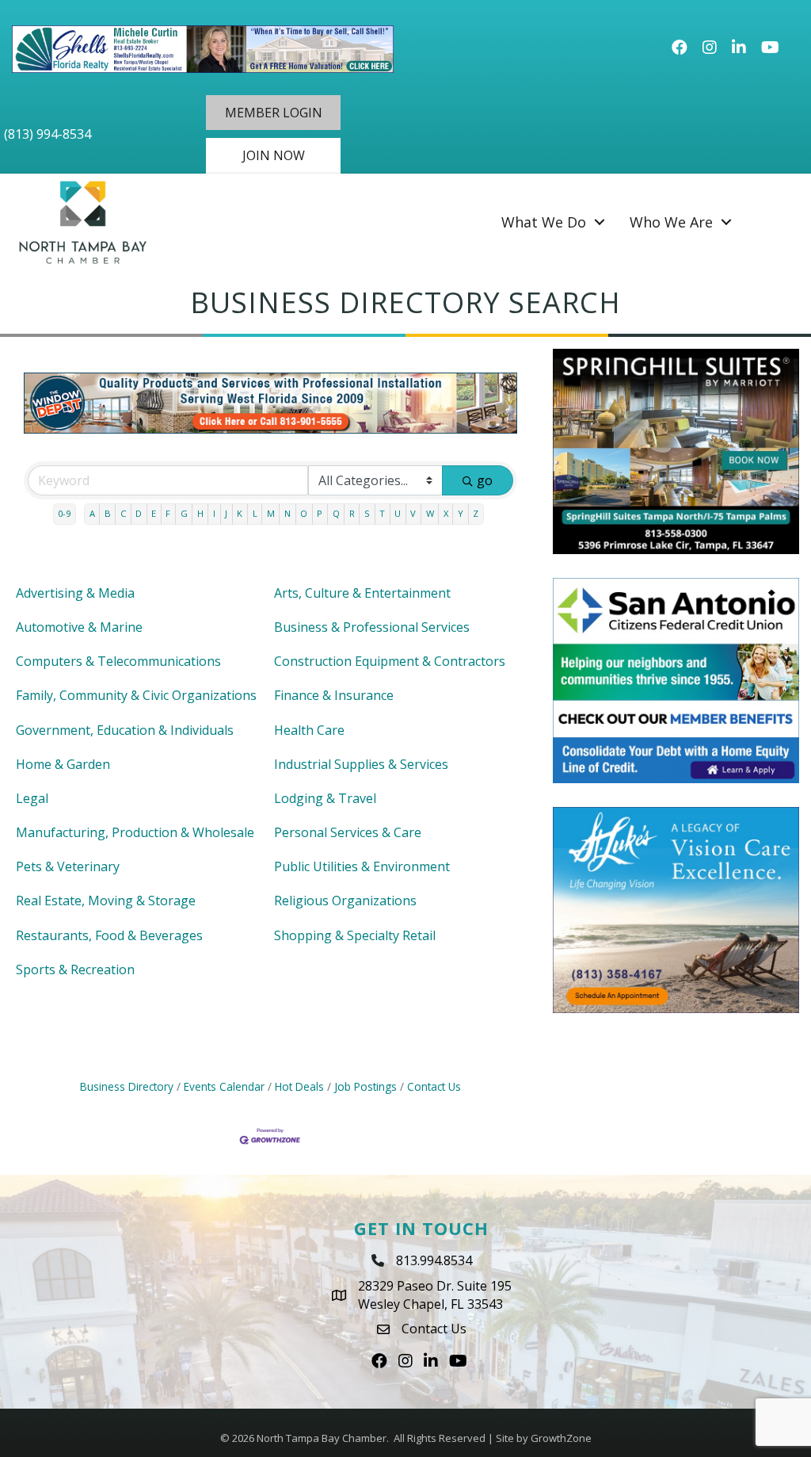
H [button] (200, 513)
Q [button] (336, 513)
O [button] (303, 513)
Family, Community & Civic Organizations (136, 695)
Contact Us (434, 1086)
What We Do (543, 221)
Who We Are (671, 221)
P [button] (319, 513)
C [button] (123, 513)
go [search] (485, 480)
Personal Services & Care (347, 832)
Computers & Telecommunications (118, 661)
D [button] (138, 513)
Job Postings (365, 1086)
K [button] (239, 513)
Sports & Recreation (75, 969)
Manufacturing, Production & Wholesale (135, 832)
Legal (32, 798)
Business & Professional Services (372, 627)
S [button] (367, 513)
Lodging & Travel (325, 798)
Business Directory (126, 1086)
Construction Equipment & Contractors (389, 661)
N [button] (287, 513)
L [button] (255, 513)
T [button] (382, 513)
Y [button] (460, 513)
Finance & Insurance (334, 695)
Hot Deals (299, 1086)
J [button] (226, 513)
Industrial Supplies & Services (361, 764)
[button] (273, 112)
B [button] (108, 513)
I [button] (214, 513)
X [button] (446, 513)
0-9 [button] (64, 513)
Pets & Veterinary (68, 866)
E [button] (153, 513)
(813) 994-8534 (47, 134)
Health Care (309, 730)
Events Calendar (224, 1086)
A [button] (92, 513)
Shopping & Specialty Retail (355, 935)
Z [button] (475, 513)
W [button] (430, 513)
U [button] (397, 513)
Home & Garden (63, 764)
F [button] (168, 513)
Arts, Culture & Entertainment (362, 593)
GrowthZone (561, 1438)
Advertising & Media (75, 593)
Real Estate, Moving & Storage (106, 900)
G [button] (184, 513)
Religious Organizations (345, 900)
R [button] (352, 513)
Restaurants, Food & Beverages (109, 935)
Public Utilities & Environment (362, 866)
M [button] (271, 513)
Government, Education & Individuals (125, 730)
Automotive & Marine (79, 627)
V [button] (413, 513)
